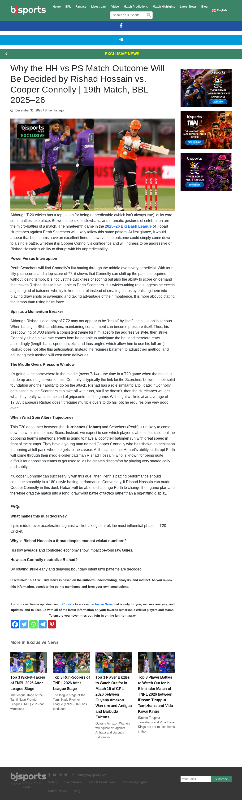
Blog (204, 6)
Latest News (188, 6)
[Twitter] (24, 624)
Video (115, 6)
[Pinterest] (52, 624)
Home (57, 6)
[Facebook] (15, 624)
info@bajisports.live (92, 775)
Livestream (99, 6)
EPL (68, 6)
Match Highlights (164, 6)
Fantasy (81, 6)
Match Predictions (136, 6)
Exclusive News (122, 54)
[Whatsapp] (33, 624)
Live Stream (73, 782)
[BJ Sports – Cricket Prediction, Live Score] (28, 10)
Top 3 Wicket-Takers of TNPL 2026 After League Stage (27, 683)
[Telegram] (43, 624)
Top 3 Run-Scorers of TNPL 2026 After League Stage (71, 683)
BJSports (67, 604)
